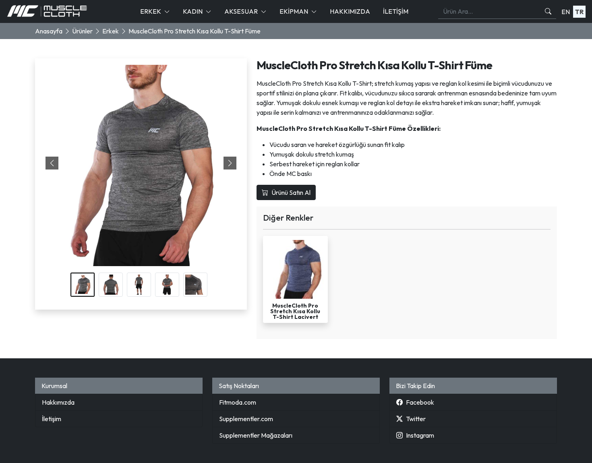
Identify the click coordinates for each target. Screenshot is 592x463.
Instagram (420, 435)
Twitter (416, 419)
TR (579, 12)
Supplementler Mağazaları (255, 435)
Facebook (420, 402)
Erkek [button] (150, 11)
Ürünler (82, 31)
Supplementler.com (246, 419)
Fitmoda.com (237, 402)
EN (565, 12)
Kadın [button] (193, 11)
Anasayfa (48, 31)
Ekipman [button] (293, 11)
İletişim (395, 11)
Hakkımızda (350, 11)
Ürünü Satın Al (290, 192)
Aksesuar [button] (241, 11)
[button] (230, 163)
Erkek (110, 31)
